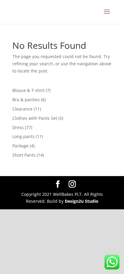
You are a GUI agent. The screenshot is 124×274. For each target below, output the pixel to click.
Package (20, 146)
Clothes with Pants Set (34, 118)
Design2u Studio (81, 201)
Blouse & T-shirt (28, 90)
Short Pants (24, 155)
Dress (18, 127)
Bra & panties (26, 99)
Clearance (22, 109)
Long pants (23, 136)
